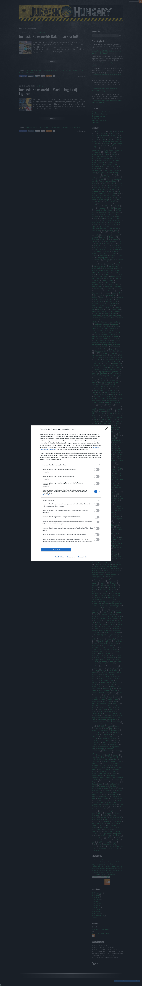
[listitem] (71, 465)
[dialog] (71, 493)
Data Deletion (59, 557)
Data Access (71, 557)
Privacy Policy (82, 557)
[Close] (107, 429)
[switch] (96, 469)
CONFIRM (56, 549)
